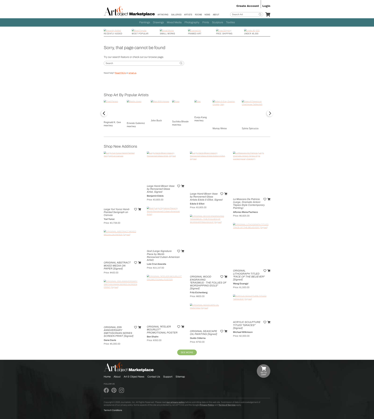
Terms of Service (227, 405)
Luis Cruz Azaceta (156, 264)
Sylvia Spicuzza (250, 128)
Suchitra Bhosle (180, 121)
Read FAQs (120, 73)
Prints (205, 22)
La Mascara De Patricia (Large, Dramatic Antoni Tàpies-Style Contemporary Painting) (249, 204)
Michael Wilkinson (243, 332)
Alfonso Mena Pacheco (245, 212)
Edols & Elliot (197, 203)
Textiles (230, 22)
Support (167, 376)
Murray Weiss (220, 128)
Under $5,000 (251, 33)
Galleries (176, 14)
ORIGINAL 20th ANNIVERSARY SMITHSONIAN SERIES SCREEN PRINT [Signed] (118, 332)
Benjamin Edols (155, 196)
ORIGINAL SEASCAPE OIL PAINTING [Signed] (203, 333)
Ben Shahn (152, 336)
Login (266, 6)
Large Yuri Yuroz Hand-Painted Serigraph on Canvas (117, 212)
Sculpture (217, 22)
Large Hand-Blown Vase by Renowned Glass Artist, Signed (161, 189)
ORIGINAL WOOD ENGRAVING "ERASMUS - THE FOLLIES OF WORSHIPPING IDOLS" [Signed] (208, 282)
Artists (188, 14)
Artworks (162, 14)
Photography (192, 22)
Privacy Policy (207, 405)
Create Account (247, 6)
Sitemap (180, 376)
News (207, 14)
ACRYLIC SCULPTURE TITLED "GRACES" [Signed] (246, 325)
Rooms (198, 14)
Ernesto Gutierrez (136, 123)
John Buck (156, 120)
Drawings (158, 22)
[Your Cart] (267, 14)
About (216, 14)
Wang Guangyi (240, 283)
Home (107, 376)
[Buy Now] (139, 209)
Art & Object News (134, 376)
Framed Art (194, 33)
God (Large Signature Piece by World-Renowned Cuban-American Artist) (163, 255)
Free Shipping (224, 33)
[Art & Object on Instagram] (121, 390)
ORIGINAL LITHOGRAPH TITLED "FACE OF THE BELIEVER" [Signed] (249, 275)
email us (132, 73)
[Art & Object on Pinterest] (113, 390)
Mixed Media (174, 22)
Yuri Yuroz (109, 219)
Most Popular (140, 33)
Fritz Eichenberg (198, 292)
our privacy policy (176, 402)
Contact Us (153, 376)
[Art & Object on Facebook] (106, 390)
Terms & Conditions (113, 410)
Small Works (167, 33)
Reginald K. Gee (112, 122)
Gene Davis (110, 340)
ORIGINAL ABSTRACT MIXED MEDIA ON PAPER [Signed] (117, 265)
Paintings (144, 22)
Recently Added (113, 33)
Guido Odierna (198, 338)
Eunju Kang (200, 117)
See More (187, 352)
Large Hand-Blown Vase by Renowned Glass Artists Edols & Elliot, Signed (206, 196)
